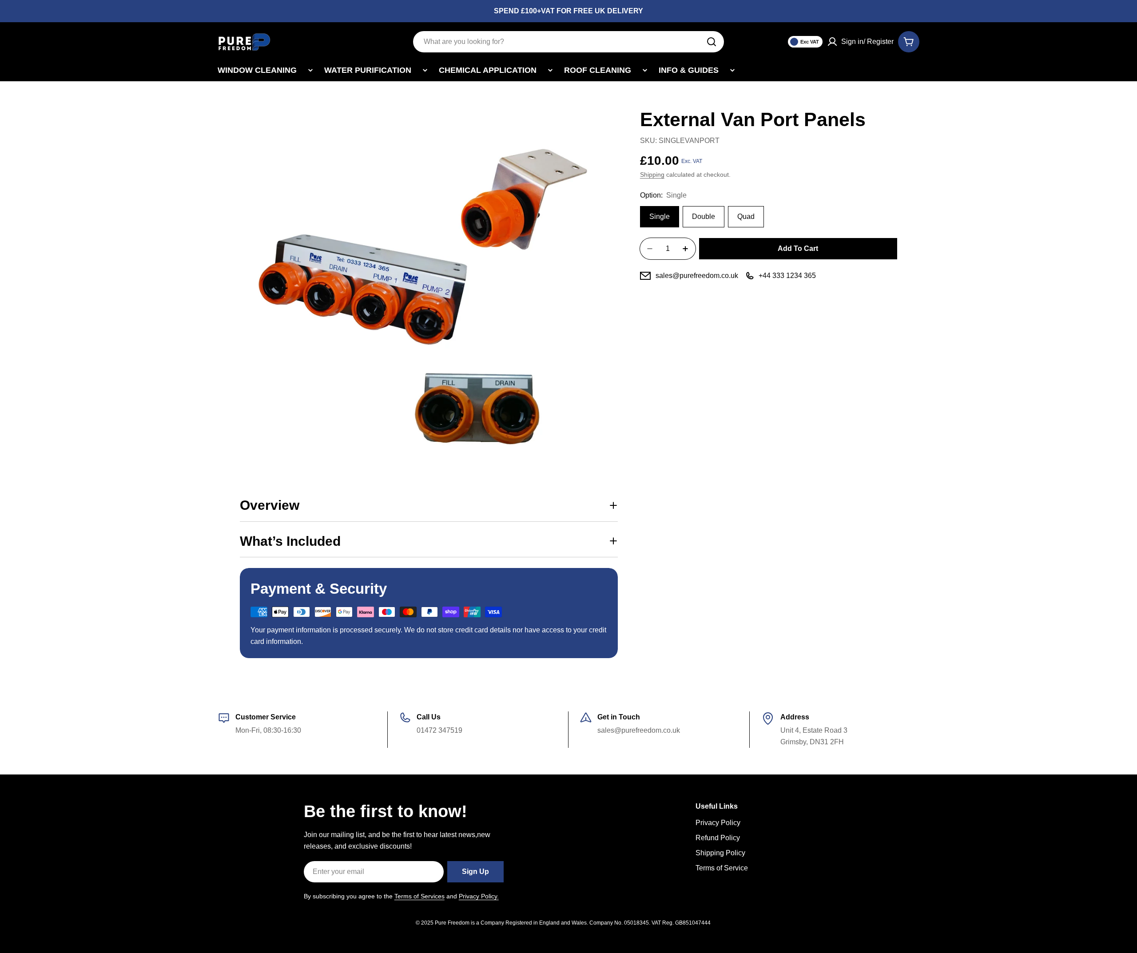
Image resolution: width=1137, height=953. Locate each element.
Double (703, 216)
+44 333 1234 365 (787, 275)
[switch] (805, 42)
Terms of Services (419, 896)
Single (659, 216)
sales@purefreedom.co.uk (697, 275)
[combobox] (568, 41)
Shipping (652, 174)
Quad (746, 216)
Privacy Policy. (479, 896)
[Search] (711, 41)
